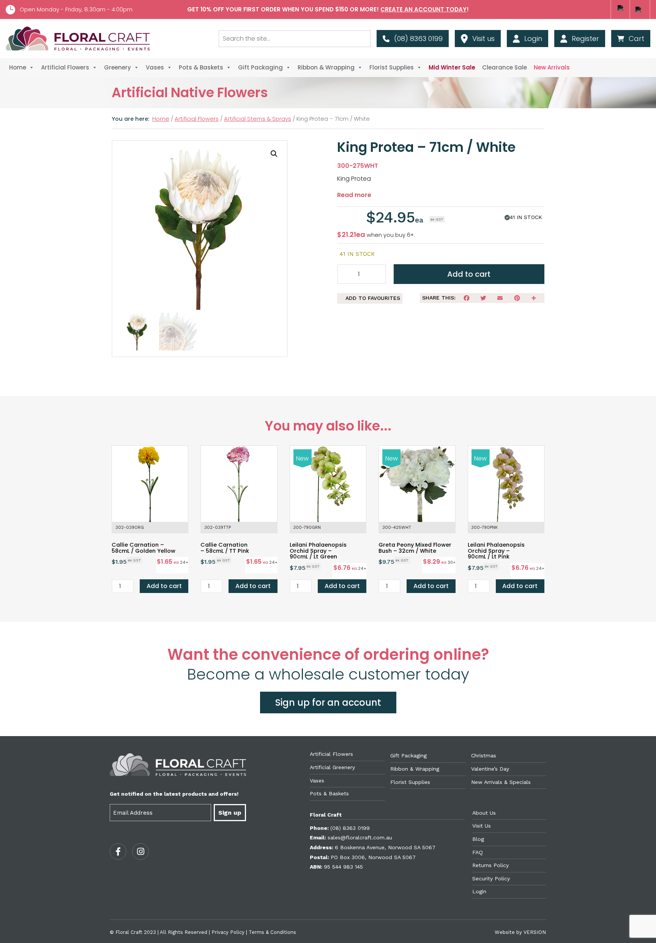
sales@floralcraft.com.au (360, 837)
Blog (478, 839)
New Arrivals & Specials (501, 782)
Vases (155, 67)
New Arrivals (552, 67)
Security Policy (491, 878)
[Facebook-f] (118, 851)
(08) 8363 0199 (350, 828)
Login (479, 891)
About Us (484, 813)
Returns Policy (490, 865)
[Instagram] (140, 851)
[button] (274, 154)
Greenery (117, 67)
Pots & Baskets (201, 67)
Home (17, 67)
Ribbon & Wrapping (326, 67)
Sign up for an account (328, 702)
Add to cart (468, 274)
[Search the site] (295, 38)
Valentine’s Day (490, 769)
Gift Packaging (260, 67)
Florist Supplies (391, 67)
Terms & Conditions (272, 932)
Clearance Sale (504, 67)
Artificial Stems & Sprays (257, 119)
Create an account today (423, 9)
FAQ (477, 852)
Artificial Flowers (65, 67)
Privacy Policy (227, 932)
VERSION (535, 932)
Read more (354, 195)
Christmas (483, 755)
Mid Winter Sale (452, 67)
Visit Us (481, 826)
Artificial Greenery (332, 767)
